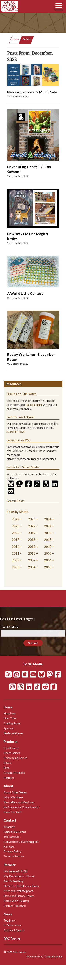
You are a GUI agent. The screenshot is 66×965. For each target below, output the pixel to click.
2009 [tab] (48, 553)
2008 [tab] (15, 560)
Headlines (10, 713)
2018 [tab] (48, 533)
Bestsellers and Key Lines (19, 802)
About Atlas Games (15, 792)
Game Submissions (15, 831)
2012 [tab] (48, 547)
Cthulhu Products (14, 772)
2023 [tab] (15, 526)
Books (8, 762)
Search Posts (16, 501)
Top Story (10, 920)
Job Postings (11, 836)
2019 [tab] (31, 533)
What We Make (13, 797)
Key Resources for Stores (19, 876)
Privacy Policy (12, 851)
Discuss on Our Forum (21, 394)
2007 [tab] (31, 560)
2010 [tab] (31, 553)
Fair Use (9, 846)
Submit (33, 643)
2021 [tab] (48, 526)
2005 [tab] (15, 567)
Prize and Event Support (18, 891)
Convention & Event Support (21, 841)
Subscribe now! (16, 431)
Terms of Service (14, 856)
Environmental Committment (21, 807)
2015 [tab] (48, 540)
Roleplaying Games (15, 757)
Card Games (11, 748)
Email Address (10, 627)
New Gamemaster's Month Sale (32, 92)
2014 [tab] (15, 547)
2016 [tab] (31, 540)
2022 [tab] (31, 526)
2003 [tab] (48, 567)
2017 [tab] (15, 540)
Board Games (12, 752)
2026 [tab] (15, 519)
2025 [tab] (31, 519)
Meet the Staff (13, 812)
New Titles (10, 718)
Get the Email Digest (21, 417)
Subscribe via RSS (18, 440)
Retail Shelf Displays (16, 900)
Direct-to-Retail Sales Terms (21, 886)
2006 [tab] (48, 560)
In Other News (12, 925)
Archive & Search (14, 930)
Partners (9, 777)
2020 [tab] (15, 533)
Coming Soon (12, 723)
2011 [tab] (15, 553)
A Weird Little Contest (25, 293)
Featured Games (13, 733)
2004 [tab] (31, 567)
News (16, 39)
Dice (6, 767)
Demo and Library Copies (19, 895)
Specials (9, 728)
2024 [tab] (48, 519)
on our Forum (34, 404)
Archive (27, 39)
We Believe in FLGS (15, 871)
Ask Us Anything (14, 881)
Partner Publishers (15, 905)
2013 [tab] (31, 547)
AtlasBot (9, 826)
